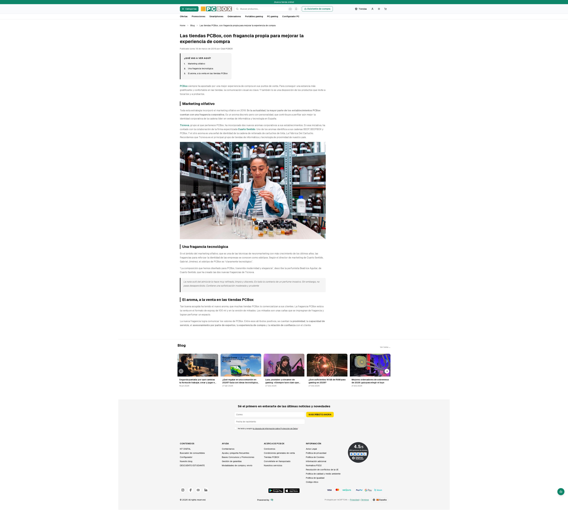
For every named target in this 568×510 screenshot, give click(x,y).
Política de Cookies (315, 457)
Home (182, 25)
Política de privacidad (316, 453)
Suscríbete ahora (320, 414)
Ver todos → (385, 347)
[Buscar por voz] (296, 9)
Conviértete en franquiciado (277, 461)
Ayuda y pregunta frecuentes (235, 453)
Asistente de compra (318, 8)
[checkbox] (235, 428)
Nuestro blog (186, 461)
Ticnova (184, 125)
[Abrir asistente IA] (560, 491)
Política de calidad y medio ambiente (323, 473)
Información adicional (316, 461)
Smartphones (216, 16)
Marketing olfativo (196, 63)
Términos (365, 500)
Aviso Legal (311, 449)
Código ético (312, 482)
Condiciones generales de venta (279, 453)
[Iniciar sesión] (372, 9)
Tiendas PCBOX (271, 457)
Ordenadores (234, 16)
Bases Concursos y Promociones (238, 457)
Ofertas (184, 16)
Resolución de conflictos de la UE (322, 469)
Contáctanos (228, 449)
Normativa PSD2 (314, 465)
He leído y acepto (268, 428)
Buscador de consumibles (192, 453)
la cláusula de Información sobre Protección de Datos (275, 428)
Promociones (198, 16)
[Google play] (275, 490)
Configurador (186, 457)
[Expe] (272, 500)
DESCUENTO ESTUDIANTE (192, 465)
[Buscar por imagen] (290, 9)
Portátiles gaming (254, 16)
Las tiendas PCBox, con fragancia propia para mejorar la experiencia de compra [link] (238, 25)
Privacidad (354, 500)
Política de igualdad (315, 478)
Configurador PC (290, 16)
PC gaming (272, 16)
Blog (192, 25)
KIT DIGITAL (185, 449)
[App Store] (292, 490)
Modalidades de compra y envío (237, 465)
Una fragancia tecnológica (200, 68)
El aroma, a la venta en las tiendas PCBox (208, 73)
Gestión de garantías (232, 461)
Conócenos (269, 449)
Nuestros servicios (273, 465)
